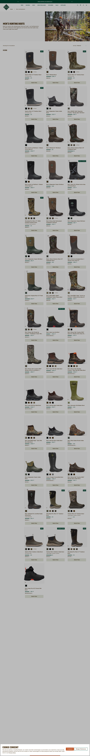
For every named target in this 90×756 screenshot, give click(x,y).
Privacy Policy (12, 752)
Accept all (69, 749)
